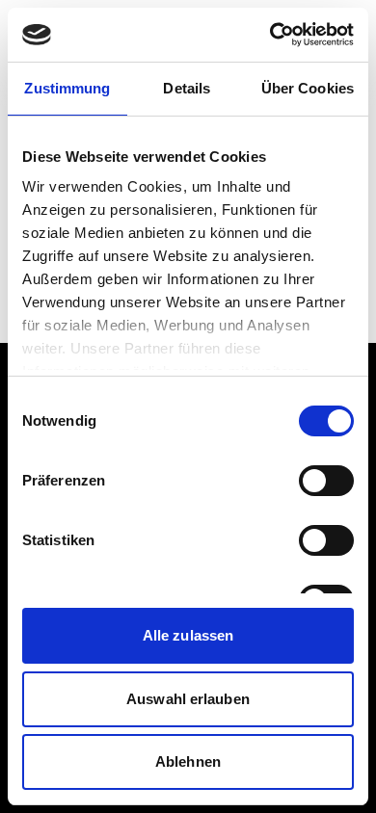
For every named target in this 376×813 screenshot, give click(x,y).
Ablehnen (188, 761)
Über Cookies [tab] (307, 88)
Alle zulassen (188, 635)
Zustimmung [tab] (67, 88)
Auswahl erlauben (188, 699)
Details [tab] (186, 88)
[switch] (326, 480)
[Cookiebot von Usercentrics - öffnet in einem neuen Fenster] (270, 34)
